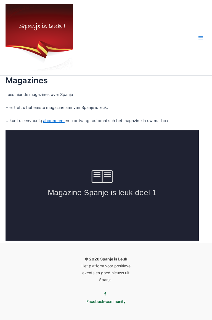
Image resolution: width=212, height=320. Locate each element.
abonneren (54, 120)
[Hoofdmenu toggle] (200, 38)
